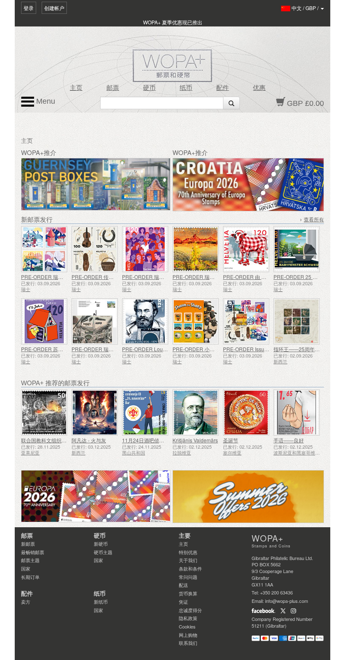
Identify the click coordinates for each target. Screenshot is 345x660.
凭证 (183, 601)
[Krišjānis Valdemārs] (195, 412)
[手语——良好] (296, 412)
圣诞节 (230, 440)
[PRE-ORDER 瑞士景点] (44, 249)
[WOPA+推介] (95, 496)
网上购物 (188, 634)
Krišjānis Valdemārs (195, 440)
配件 (222, 87)
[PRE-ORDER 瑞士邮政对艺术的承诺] (195, 249)
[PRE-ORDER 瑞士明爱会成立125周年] (145, 249)
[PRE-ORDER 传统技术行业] (95, 249)
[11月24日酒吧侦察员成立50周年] (145, 412)
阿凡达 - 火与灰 (89, 440)
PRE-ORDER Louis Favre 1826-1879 (164, 348)
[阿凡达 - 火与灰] (95, 412)
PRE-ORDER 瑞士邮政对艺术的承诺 (213, 276)
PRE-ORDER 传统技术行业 (103, 276)
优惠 (259, 87)
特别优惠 (188, 552)
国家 (25, 568)
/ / (306, 7)
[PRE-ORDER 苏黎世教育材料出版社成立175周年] (44, 321)
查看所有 (314, 220)
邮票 (112, 87)
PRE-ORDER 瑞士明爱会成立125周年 (165, 276)
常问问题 (188, 576)
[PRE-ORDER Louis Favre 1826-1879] (145, 321)
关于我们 (188, 560)
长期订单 (30, 576)
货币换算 (188, 593)
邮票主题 (30, 560)
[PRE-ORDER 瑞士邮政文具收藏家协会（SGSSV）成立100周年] (95, 321)
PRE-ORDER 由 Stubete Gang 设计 (263, 276)
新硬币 (101, 543)
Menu (44, 101)
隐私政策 (188, 618)
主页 (76, 87)
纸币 (186, 87)
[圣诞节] (246, 412)
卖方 (25, 601)
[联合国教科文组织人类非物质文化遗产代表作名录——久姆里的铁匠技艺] (44, 412)
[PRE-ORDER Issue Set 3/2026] (246, 321)
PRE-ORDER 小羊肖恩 (198, 348)
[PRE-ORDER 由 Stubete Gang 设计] (246, 249)
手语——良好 (288, 440)
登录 (29, 7)
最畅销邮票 (32, 552)
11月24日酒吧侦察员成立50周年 (158, 440)
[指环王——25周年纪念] (296, 321)
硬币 (149, 87)
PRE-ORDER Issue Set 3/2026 (258, 348)
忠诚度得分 (190, 610)
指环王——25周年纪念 (299, 348)
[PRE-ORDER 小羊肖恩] (195, 321)
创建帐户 (54, 7)
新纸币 (101, 601)
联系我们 (188, 642)
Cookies (187, 626)
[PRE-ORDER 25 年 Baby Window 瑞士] (296, 249)
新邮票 (28, 543)
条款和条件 (190, 568)
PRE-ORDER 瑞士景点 (47, 276)
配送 (183, 584)
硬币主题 (103, 552)
